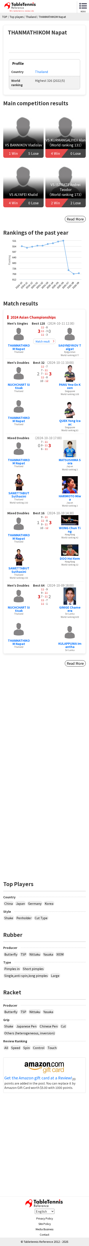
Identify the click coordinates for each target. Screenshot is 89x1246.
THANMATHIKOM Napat (19, 347)
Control (38, 1048)
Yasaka (48, 954)
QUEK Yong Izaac (70, 422)
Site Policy (44, 1224)
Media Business (44, 1229)
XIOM (60, 954)
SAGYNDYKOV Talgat (69, 347)
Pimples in (12, 969)
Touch (52, 1048)
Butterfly (10, 954)
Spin (26, 1048)
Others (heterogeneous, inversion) (29, 1033)
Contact (44, 1234)
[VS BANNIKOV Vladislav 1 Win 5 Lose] (23, 135)
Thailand (41, 72)
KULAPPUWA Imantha (69, 645)
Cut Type (41, 918)
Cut (63, 1026)
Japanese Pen (26, 1026)
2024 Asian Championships (33, 317)
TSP (23, 954)
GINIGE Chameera (70, 609)
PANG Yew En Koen (70, 386)
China (8, 903)
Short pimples (33, 969)
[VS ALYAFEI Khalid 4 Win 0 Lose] (23, 185)
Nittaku (34, 954)
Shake (8, 918)
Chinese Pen (49, 1026)
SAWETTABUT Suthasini (18, 494)
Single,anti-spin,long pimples (26, 975)
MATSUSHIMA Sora (70, 461)
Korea (49, 903)
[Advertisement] (44, 731)
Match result (43, 341)
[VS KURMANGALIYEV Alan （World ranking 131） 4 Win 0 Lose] (65, 135)
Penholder (24, 918)
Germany (34, 903)
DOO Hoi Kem (70, 558)
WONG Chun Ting (70, 529)
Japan (20, 903)
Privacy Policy (44, 1218)
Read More (75, 219)
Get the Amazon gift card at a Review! (38, 1078)
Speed (15, 1048)
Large (55, 975)
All (6, 1048)
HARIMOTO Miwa (70, 497)
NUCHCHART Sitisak (19, 386)
